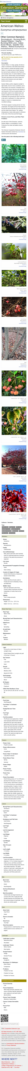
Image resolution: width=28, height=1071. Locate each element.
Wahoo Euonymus (16, 46)
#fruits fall (21, 531)
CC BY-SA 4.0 (23, 291)
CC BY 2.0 (24, 264)
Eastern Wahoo (7, 41)
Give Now (16, 1067)
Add (4, 139)
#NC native (18, 527)
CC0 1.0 (24, 211)
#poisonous (15, 531)
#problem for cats (6, 529)
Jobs (13, 1062)
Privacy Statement (11, 1045)
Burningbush (6, 39)
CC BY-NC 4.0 (23, 167)
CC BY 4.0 (24, 401)
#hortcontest (12, 533)
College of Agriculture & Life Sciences (11, 1065)
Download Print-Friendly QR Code (10, 1024)
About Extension (5, 1062)
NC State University (6, 1031)
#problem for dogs (15, 529)
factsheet (21, 132)
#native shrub (5, 527)
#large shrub (12, 527)
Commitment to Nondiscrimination (15, 1043)
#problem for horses (6, 531)
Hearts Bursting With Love (11, 42)
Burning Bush (19, 39)
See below (4, 60)
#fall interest (5, 533)
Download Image (22, 169)
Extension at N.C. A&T (7, 1067)
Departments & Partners (7, 1064)
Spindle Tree (18, 45)
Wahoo (4, 46)
